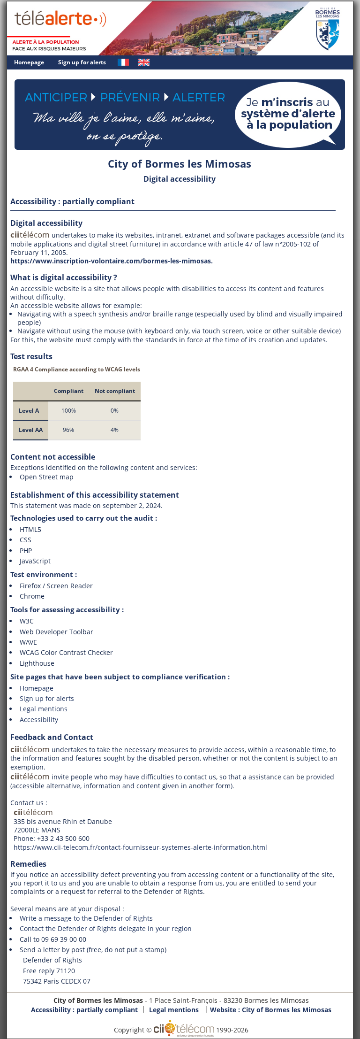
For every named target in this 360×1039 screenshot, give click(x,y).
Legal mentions (44, 708)
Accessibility (39, 719)
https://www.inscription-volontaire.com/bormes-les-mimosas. (111, 260)
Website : (270, 1009)
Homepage (29, 62)
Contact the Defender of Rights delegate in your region (106, 928)
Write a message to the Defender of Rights (86, 918)
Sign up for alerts (82, 62)
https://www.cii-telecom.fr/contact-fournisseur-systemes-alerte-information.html (140, 847)
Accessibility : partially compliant (84, 1009)
